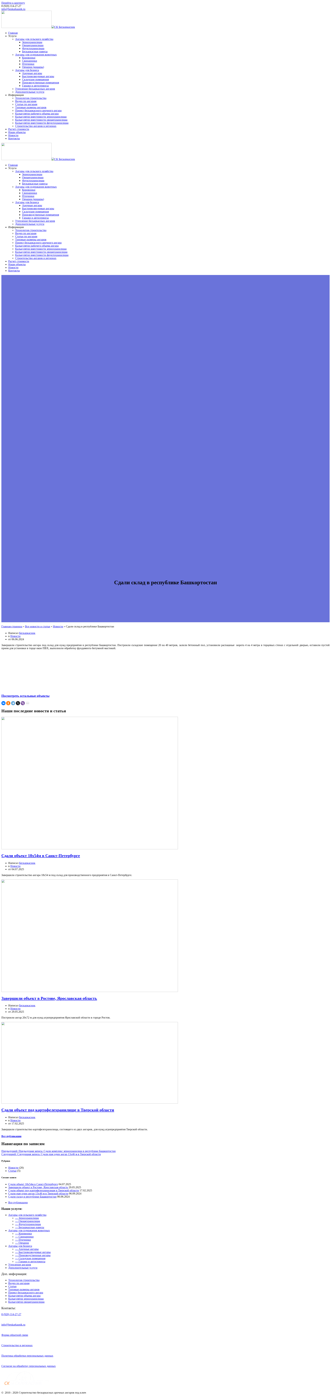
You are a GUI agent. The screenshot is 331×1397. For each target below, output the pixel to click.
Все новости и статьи (37, 626)
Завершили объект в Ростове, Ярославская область (49, 998)
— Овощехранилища (27, 1221)
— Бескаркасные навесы (29, 1227)
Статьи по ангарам (26, 104)
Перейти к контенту (13, 2)
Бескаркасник (27, 633)
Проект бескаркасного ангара (25, 1292)
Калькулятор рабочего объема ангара (37, 113)
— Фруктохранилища (28, 1224)
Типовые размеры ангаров (30, 107)
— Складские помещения (30, 1258)
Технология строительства (30, 98)
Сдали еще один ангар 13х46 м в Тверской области (38, 1193)
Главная (13, 32)
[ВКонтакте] (3, 703)
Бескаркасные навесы (35, 51)
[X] (18, 703)
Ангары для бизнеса (27, 70)
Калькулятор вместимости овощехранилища (41, 119)
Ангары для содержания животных (36, 54)
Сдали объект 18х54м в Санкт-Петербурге (40, 855)
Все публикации (11, 1136)
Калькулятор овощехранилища (26, 1301)
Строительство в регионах (17, 1345)
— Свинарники (24, 1236)
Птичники (28, 63)
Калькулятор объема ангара (24, 1295)
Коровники (28, 57)
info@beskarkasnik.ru (13, 9)
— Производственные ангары (33, 1255)
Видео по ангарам (25, 101)
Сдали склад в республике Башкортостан (32, 1196)
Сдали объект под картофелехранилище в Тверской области (57, 1110)
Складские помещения (35, 79)
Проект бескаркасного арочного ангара (38, 110)
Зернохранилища (32, 42)
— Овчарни (22, 1242)
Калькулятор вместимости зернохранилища (41, 116)
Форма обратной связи (14, 1335)
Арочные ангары (32, 73)
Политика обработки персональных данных (27, 1355)
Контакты (14, 138)
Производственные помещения (40, 82)
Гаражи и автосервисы (35, 85)
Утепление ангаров (19, 1264)
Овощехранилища (32, 45)
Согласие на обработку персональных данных (28, 1366)
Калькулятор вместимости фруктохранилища (41, 122)
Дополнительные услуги (29, 91)
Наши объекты (17, 132)
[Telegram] (13, 703)
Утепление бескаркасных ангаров (35, 88)
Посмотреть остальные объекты (25, 696)
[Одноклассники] (8, 703)
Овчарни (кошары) (33, 67)
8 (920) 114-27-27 (11, 1314)
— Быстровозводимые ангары (33, 1252)
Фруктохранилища (33, 48)
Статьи (12, 1170)
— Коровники (23, 1233)
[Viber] (23, 703)
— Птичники (23, 1239)
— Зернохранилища (27, 1218)
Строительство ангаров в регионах (35, 126)
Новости (13, 135)
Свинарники (29, 60)
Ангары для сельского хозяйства (34, 39)
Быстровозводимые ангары (38, 76)
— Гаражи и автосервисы (30, 1261)
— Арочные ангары (27, 1249)
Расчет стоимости (18, 129)
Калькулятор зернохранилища (26, 1298)
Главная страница (11, 626)
